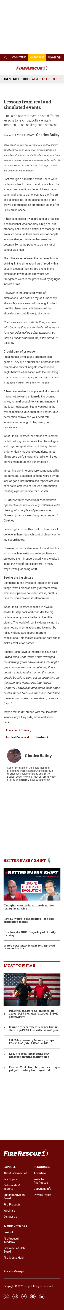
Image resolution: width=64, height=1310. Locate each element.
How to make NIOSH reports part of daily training (30, 934)
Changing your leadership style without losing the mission (29, 907)
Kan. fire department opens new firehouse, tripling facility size (29, 1055)
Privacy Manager (14, 1271)
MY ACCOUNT (37, 57)
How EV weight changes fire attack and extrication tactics (29, 920)
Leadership (42, 737)
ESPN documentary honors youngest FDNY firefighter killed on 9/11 (32, 1042)
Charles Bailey (47, 135)
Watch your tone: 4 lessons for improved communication (29, 947)
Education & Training (18, 730)
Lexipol (28, 1286)
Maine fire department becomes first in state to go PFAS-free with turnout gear (33, 1029)
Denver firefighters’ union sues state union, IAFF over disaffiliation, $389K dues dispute (33, 1013)
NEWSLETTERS (19, 57)
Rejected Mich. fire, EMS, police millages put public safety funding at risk (34, 1069)
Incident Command (17, 737)
